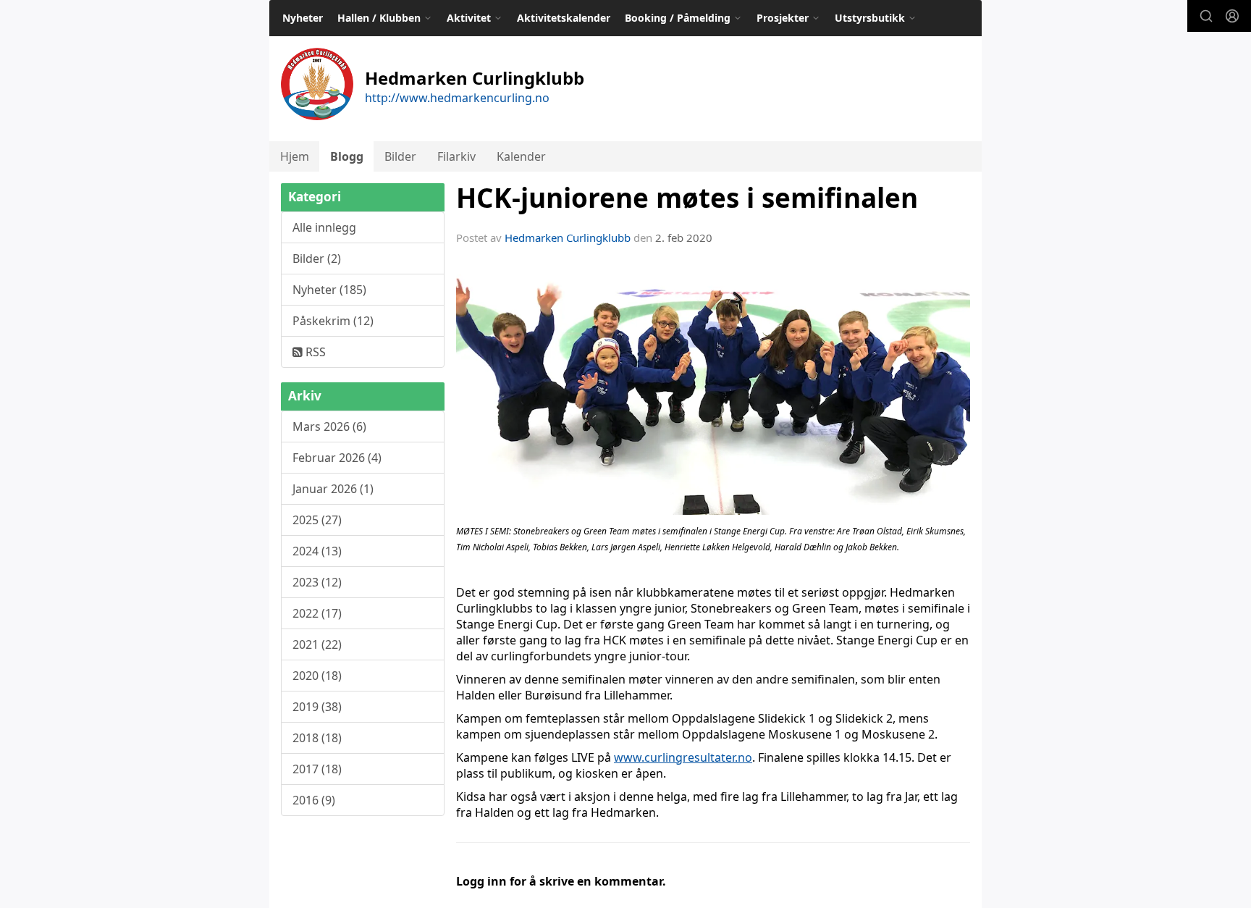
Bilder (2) (316, 258)
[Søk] (1206, 16)
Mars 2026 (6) (329, 426)
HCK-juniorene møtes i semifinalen (687, 198)
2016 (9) (313, 800)
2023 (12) (317, 582)
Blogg (346, 156)
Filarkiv (456, 156)
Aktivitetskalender (563, 18)
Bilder (400, 156)
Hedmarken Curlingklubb (568, 237)
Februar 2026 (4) (337, 458)
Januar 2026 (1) (333, 489)
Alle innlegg (324, 227)
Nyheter (302, 18)
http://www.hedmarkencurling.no (457, 98)
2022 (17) (317, 613)
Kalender (521, 156)
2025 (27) (317, 520)
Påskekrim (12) (333, 321)
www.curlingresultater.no (683, 757)
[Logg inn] (1232, 16)
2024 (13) (317, 551)
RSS (314, 352)
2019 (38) (317, 707)
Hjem (294, 156)
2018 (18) (317, 738)
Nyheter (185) (329, 290)
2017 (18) (317, 769)
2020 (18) (317, 676)
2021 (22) (317, 644)
